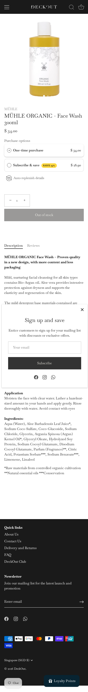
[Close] (82, 309)
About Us (11, 534)
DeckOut (20, 669)
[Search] (71, 8)
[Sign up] (81, 601)
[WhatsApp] (53, 377)
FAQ (7, 554)
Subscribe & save (34, 165)
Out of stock (44, 215)
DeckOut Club (15, 561)
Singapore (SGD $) (16, 660)
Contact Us (12, 541)
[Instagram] (45, 377)
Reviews (33, 245)
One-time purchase (28, 150)
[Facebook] (36, 377)
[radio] (9, 150)
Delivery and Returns (20, 548)
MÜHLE (10, 109)
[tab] (15, 245)
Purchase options (17, 140)
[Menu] (7, 7)
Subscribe (44, 363)
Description (13, 245)
